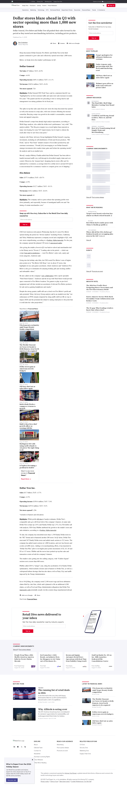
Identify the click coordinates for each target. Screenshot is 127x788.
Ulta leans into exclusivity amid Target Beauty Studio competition (102, 690)
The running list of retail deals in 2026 (54, 691)
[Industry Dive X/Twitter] (21, 747)
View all (88, 138)
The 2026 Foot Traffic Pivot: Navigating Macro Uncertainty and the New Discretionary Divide (99, 287)
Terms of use (54, 781)
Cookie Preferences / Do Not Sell (81, 781)
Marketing (33, 10)
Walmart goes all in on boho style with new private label (104, 85)
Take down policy (64, 781)
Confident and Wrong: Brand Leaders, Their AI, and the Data (103, 118)
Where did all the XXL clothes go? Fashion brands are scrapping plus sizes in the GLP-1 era (99, 234)
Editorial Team (38, 747)
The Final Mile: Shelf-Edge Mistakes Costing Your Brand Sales (103, 105)
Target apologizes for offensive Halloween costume (104, 57)
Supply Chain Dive (58, 1)
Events (44, 5)
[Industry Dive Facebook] (18, 747)
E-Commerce (101, 10)
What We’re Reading (40, 763)
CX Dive (33, 1)
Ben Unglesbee (23, 42)
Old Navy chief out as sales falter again (104, 77)
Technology (41, 10)
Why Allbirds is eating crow (52, 709)
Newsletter (37, 753)
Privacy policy (45, 781)
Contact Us (37, 750)
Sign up (112, 5)
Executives (77, 10)
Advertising (60, 744)
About (36, 744)
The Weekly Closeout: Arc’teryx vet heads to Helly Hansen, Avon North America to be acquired (103, 702)
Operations (25, 10)
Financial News (86, 10)
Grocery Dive (40, 1)
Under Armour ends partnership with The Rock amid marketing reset (104, 67)
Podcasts (33, 5)
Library (39, 5)
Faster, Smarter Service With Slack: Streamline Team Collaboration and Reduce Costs (100, 299)
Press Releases (52, 5)
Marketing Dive (48, 1)
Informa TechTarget (71, 773)
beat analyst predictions (32, 253)
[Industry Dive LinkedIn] (14, 747)
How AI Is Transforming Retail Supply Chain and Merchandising (103, 130)
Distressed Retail (55, 10)
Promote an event (97, 271)
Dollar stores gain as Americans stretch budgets (102, 713)
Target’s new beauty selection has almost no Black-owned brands (99, 214)
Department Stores (67, 10)
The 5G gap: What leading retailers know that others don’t (99, 309)
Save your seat (12, 780)
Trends (94, 10)
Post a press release (98, 197)
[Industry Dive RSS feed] (25, 747)
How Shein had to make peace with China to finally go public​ (99, 224)
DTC (47, 10)
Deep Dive (25, 5)
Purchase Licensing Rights (42, 757)
